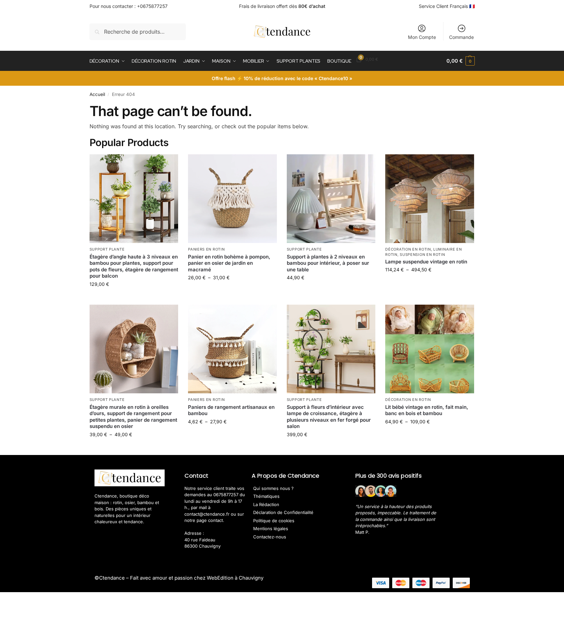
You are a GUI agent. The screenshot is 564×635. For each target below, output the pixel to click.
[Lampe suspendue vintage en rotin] (429, 198)
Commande (461, 37)
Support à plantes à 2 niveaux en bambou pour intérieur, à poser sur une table (328, 263)
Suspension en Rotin (422, 254)
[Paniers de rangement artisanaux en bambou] (232, 349)
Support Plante (107, 249)
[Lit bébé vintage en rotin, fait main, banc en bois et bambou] (429, 349)
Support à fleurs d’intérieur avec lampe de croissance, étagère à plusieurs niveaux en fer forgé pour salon (329, 417)
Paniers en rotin (206, 249)
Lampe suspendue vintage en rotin (426, 261)
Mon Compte (422, 37)
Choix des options (133, 298)
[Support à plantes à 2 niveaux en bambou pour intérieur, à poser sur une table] (331, 198)
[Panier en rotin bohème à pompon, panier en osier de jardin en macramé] (232, 198)
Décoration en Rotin (408, 249)
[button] (460, 61)
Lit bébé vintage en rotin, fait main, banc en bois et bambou (426, 410)
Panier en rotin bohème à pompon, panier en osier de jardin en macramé (229, 263)
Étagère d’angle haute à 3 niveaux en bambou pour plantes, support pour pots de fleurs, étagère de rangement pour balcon (134, 266)
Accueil (97, 94)
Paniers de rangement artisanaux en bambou (231, 410)
